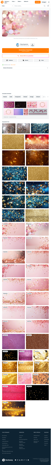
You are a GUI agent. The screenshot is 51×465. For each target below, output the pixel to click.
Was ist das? (13, 64)
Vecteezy (4, 437)
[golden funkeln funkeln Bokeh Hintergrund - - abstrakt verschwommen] (13, 141)
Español (45, 437)
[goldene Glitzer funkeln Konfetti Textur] (37, 341)
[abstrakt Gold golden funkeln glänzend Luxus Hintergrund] (9, 366)
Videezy (4, 438)
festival (5, 96)
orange (31, 96)
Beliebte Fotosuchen (21, 444)
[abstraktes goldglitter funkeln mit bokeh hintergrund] (37, 215)
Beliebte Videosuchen (22, 447)
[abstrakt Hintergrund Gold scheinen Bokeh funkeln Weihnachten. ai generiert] (13, 408)
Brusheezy (4, 435)
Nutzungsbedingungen (43, 460)
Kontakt (35, 437)
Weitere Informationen (7, 67)
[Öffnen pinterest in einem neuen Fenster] (21, 460)
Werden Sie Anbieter (36, 441)
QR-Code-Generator (6, 452)
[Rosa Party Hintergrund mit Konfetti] (13, 228)
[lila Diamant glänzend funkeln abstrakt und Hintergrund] (13, 341)
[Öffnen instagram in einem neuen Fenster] (17, 460)
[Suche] (44, 6)
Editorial (26, 1)
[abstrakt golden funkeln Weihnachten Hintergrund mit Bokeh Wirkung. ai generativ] (37, 141)
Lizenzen (21, 435)
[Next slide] (46, 96)
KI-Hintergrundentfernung (7, 450)
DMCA (20, 437)
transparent (18, 96)
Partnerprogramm (23, 438)
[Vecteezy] (2, 2)
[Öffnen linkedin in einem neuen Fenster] (19, 460)
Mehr (6, 2)
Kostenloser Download (25, 50)
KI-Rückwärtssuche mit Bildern (7, 447)
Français (45, 442)
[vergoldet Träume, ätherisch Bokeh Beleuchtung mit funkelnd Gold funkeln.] (38, 173)
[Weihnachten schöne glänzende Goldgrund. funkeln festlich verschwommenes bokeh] (41, 355)
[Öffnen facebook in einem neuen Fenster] (15, 460)
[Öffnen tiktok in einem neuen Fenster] (24, 460)
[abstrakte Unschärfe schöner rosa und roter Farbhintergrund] (25, 378)
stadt (11, 96)
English (45, 435)
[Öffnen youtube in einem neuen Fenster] (28, 460)
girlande (38, 96)
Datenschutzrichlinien (43, 461)
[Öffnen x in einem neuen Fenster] (26, 460)
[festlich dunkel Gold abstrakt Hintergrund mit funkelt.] (13, 157)
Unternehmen (5, 440)
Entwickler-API (5, 444)
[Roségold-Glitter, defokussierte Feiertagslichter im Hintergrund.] (8, 128)
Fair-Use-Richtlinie (43, 462)
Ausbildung (4, 442)
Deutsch (45, 440)
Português (45, 438)
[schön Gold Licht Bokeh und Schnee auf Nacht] (41, 378)
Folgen (32, 45)
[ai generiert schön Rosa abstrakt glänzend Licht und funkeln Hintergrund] (25, 355)
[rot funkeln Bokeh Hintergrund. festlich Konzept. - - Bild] (13, 392)
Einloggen (44, 2)
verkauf (25, 96)
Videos (19, 1)
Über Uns (36, 438)
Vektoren (7, 1)
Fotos (13, 1)
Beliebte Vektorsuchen (22, 441)
